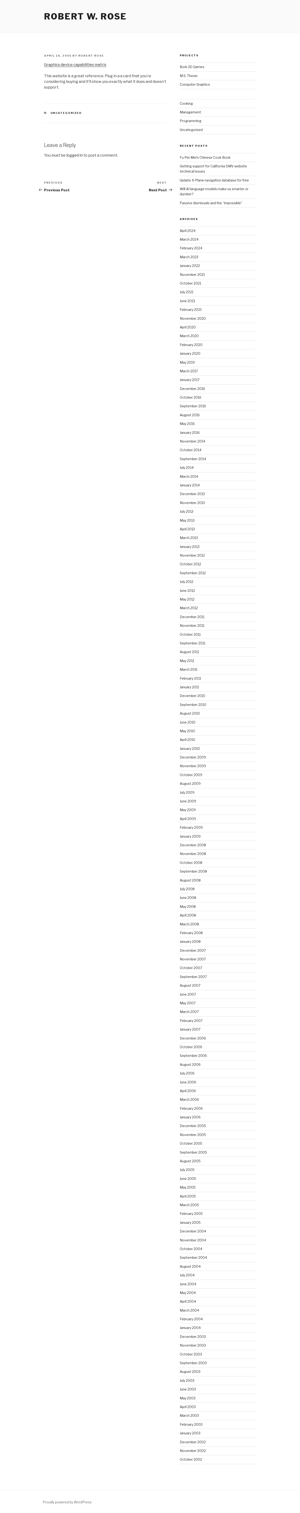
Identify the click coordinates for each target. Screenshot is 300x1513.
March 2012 (189, 608)
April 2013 (187, 529)
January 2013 (189, 547)
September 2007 (193, 977)
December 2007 (193, 950)
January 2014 (190, 485)
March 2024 (189, 239)
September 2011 (192, 643)
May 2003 (187, 1398)
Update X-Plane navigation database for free (214, 180)
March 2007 (189, 1012)
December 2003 (193, 1337)
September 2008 (193, 871)
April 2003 (188, 1407)
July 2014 (187, 468)
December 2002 (193, 1442)
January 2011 (189, 687)
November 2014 (192, 441)
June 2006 (188, 1082)
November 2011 (192, 626)
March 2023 (189, 257)
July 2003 (187, 1380)
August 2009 (190, 783)
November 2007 (193, 959)
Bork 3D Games (192, 67)
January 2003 (190, 1433)
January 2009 (190, 836)
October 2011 (190, 634)
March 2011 (188, 669)
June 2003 (188, 1389)
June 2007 (188, 994)
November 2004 (193, 1240)
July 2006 (187, 1073)
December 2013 (192, 494)
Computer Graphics (195, 84)
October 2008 (191, 863)
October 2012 (190, 564)
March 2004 (189, 1310)
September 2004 (193, 1257)
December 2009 (193, 757)
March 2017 (189, 371)
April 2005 (188, 1196)
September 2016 (193, 406)
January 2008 (190, 941)
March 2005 (189, 1205)
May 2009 (188, 810)
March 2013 (189, 538)
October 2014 (190, 450)
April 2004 (188, 1301)
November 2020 (193, 318)
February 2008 (191, 933)
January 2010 (190, 749)
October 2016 (190, 397)
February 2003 (191, 1424)
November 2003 (193, 1345)
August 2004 (190, 1266)
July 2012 (186, 582)
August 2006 (190, 1064)
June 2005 (188, 1179)
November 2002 (193, 1451)
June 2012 (187, 591)
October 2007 (191, 968)
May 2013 (187, 520)
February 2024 (191, 248)
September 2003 (193, 1363)
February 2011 (190, 678)
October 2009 (191, 775)
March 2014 (189, 476)
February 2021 (191, 310)
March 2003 (189, 1415)
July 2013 (186, 511)
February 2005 (191, 1214)
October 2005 (191, 1143)
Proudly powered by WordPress (67, 1502)
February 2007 (191, 1021)
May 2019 (187, 362)
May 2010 (187, 731)
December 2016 (192, 389)
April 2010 (187, 740)
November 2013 (192, 503)
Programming (190, 121)
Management (190, 112)
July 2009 (187, 792)
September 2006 (193, 1056)
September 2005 (193, 1152)
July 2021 (186, 292)
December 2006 (193, 1038)
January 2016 (190, 433)
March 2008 (189, 924)
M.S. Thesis (189, 76)
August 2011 (189, 652)
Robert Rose (91, 55)
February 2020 (191, 345)
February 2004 (191, 1319)
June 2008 (188, 898)
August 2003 (190, 1372)
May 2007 (187, 1003)
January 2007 (190, 1029)
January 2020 (190, 353)
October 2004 (191, 1249)
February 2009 (191, 827)
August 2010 (190, 713)
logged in (74, 155)
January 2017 (189, 380)
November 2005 (193, 1135)
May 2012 (187, 599)
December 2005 (193, 1126)
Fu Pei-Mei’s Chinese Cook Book (205, 157)
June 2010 (187, 722)
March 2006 (189, 1099)
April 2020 (188, 327)
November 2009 (193, 766)
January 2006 (190, 1117)
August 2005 (190, 1161)
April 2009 (188, 819)
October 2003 (191, 1354)
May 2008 (188, 907)
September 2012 (193, 573)
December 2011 (192, 617)
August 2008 (190, 880)
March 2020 (189, 336)
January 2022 (190, 266)
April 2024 (187, 231)
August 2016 (190, 415)
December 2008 (193, 845)
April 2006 (188, 1091)
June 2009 (188, 801)
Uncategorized (66, 113)
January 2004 (190, 1328)
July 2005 (187, 1170)
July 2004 (187, 1275)
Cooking (186, 103)
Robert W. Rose (85, 16)
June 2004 (188, 1284)
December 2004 (193, 1231)
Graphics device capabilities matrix (75, 64)
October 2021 (190, 283)
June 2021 (187, 301)
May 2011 (187, 661)
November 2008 (193, 854)
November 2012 (192, 555)
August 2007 (190, 985)
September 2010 (193, 705)
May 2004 (188, 1293)
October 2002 (191, 1459)
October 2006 (191, 1047)
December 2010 (192, 696)
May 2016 (187, 424)
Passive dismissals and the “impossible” (211, 203)
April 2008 (188, 915)
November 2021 (192, 275)
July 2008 (187, 889)
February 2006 (191, 1108)
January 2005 (190, 1222)
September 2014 (193, 459)
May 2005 (188, 1187)
